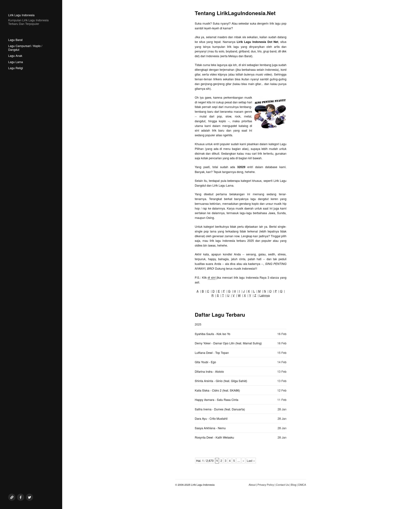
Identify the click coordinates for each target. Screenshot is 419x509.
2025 (198, 324)
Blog (293, 485)
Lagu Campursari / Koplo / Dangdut (25, 48)
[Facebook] (20, 497)
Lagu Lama (15, 62)
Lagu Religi (15, 68)
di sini (212, 277)
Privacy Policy (265, 485)
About (252, 485)
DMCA (302, 485)
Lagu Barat (15, 40)
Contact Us (282, 485)
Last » (251, 460)
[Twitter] (29, 497)
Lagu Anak (15, 55)
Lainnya (264, 295)
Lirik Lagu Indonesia (21, 15)
